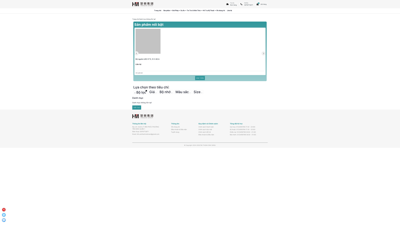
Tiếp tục (136, 107)
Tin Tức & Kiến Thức (194, 10)
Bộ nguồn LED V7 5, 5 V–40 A (147, 59)
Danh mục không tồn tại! (147, 19)
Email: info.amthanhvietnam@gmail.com (145, 134)
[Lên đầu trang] (394, 210)
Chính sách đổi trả (204, 132)
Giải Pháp (175, 10)
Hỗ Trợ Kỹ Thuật (208, 10)
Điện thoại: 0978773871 (140, 131)
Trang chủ (157, 10)
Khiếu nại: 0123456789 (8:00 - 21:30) (243, 132)
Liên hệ (229, 10)
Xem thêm (200, 78)
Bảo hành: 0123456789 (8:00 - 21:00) (243, 135)
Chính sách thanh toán (206, 127)
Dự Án (183, 10)
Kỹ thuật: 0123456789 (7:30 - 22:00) (242, 129)
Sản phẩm (166, 10)
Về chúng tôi (220, 10)
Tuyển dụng (175, 132)
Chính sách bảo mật (205, 129)
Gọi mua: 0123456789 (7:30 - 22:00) (242, 127)
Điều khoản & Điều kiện (179, 129)
